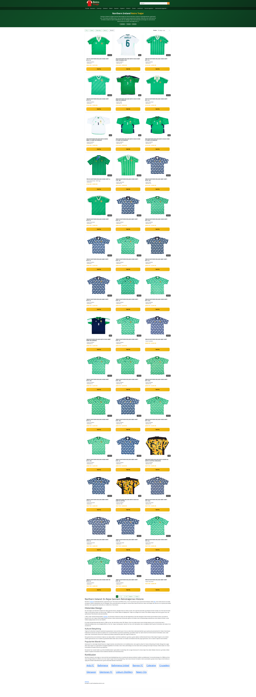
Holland (128, 8)
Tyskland (105, 8)
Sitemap (87, 681)
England (122, 8)
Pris (87, 30)
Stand (91, 30)
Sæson (105, 30)
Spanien (116, 8)
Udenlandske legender (160, 8)
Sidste (136, 596)
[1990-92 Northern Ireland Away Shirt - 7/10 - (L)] (99, 485)
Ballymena (102, 665)
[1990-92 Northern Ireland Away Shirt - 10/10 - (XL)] (157, 165)
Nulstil (112, 30)
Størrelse (98, 30)
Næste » (131, 596)
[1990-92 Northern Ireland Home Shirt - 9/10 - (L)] (128, 285)
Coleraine (151, 665)
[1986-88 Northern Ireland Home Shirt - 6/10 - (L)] (99, 205)
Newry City (141, 672)
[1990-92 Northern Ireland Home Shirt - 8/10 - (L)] (128, 245)
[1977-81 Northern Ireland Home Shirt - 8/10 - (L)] (99, 45)
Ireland (91, 601)
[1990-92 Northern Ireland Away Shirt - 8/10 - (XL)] (128, 405)
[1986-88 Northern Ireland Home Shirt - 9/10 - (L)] (99, 85)
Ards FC (90, 665)
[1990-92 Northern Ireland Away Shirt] (157, 325)
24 (126, 596)
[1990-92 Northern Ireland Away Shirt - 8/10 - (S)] (128, 566)
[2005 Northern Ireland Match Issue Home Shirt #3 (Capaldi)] (128, 85)
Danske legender (148, 8)
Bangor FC (138, 665)
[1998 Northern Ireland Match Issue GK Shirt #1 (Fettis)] (128, 485)
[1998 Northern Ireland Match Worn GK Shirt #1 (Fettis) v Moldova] (157, 445)
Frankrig (99, 8)
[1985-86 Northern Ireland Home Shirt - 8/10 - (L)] (157, 45)
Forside (87, 8)
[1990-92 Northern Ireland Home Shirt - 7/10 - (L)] (157, 525)
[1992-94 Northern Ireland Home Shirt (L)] (99, 165)
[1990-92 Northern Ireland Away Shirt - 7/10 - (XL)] (157, 485)
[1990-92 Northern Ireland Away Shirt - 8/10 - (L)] (128, 205)
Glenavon (91, 672)
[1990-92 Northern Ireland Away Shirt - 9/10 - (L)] (128, 445)
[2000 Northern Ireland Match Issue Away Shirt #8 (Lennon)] (99, 325)
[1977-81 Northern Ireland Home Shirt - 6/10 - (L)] (157, 85)
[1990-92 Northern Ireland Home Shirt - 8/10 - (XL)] (157, 285)
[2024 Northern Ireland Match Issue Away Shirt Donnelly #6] (128, 45)
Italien (110, 8)
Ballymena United (120, 665)
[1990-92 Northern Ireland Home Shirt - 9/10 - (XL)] (157, 205)
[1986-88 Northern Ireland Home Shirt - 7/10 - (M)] (128, 165)
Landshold (140, 8)
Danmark (92, 8)
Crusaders (164, 665)
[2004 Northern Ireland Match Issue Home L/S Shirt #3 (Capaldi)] (128, 125)
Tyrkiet (133, 8)
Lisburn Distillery (124, 672)
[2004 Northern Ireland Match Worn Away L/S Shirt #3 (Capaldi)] (99, 125)
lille (154, 601)
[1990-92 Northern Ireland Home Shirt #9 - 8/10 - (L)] (99, 566)
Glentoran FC (105, 672)
